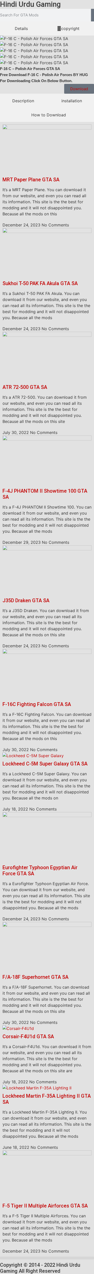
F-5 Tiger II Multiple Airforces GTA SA (45, 1206)
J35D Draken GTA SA (26, 600)
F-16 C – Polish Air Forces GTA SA (30, 68)
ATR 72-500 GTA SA (25, 387)
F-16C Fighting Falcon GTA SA (37, 704)
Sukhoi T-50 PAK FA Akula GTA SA (40, 283)
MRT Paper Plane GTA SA (31, 180)
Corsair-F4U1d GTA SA (28, 1036)
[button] (47, 1258)
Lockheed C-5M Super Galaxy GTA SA (45, 764)
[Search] (92, 15)
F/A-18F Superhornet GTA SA (35, 977)
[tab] (21, 28)
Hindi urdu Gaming (30, 4)
